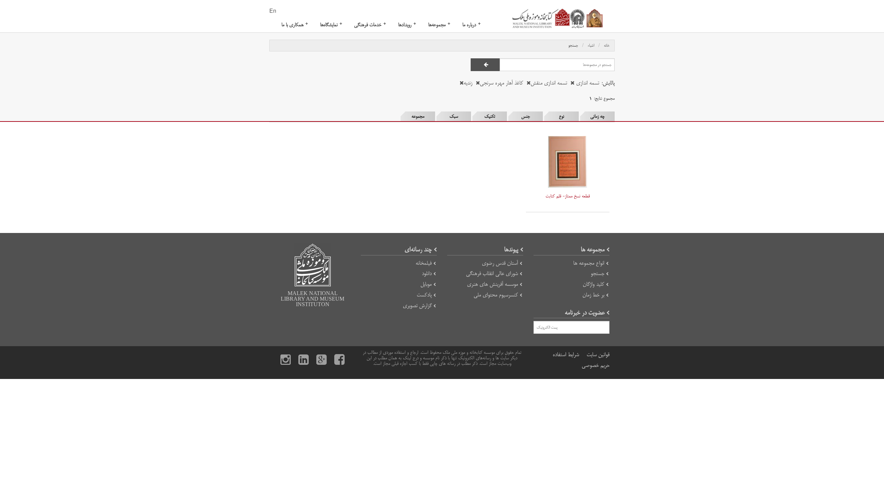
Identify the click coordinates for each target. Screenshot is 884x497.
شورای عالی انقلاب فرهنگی (492, 273)
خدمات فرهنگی (370, 24)
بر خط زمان (593, 295)
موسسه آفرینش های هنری (492, 284)
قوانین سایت (598, 354)
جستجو (573, 45)
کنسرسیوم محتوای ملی (496, 295)
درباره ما (471, 24)
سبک (454, 116)
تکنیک (489, 116)
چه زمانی (597, 116)
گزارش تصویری (417, 305)
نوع (561, 116)
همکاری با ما (294, 24)
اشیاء (591, 45)
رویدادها (407, 24)
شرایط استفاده (566, 354)
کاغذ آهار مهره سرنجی (501, 83)
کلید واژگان (593, 284)
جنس (525, 116)
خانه (606, 45)
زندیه (468, 83)
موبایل (426, 284)
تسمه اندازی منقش (549, 83)
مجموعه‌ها (439, 24)
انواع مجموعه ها (588, 263)
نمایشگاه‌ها (331, 24)
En (272, 11)
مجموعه (418, 116)
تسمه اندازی (587, 83)
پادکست (424, 295)
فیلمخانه (424, 263)
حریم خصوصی (595, 365)
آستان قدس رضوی (500, 263)
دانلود (427, 273)
